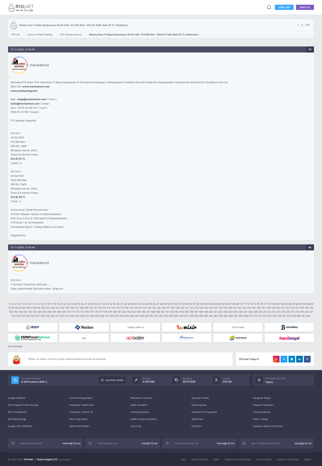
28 (89, 303)
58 (197, 303)
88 (304, 303)
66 (226, 303)
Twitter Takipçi (260, 419)
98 (35, 307)
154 (297, 307)
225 (28, 315)
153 (292, 307)
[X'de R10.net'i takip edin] (284, 359)
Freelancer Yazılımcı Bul (81, 405)
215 (283, 311)
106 (72, 307)
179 (110, 311)
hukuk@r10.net (225, 443)
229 (47, 315)
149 (273, 307)
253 (166, 315)
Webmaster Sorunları (141, 398)
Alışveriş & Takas (200, 398)
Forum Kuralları (264, 459)
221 (311, 311)
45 (150, 303)
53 (179, 303)
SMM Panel (197, 419)
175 (91, 311)
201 (216, 311)
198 (201, 311)
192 (172, 311)
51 (172, 303)
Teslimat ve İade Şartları (237, 459)
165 (44, 311)
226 (33, 315)
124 (154, 307)
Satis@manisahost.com (25, 103)
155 (302, 307)
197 (196, 311)
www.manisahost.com (36, 86)
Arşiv (183, 459)
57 (194, 303)
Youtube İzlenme (261, 412)
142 (239, 307)
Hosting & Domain (139, 412)
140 (230, 307)
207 (245, 311)
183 (129, 311)
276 (279, 315)
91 (10, 307)
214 (279, 311)
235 (77, 315)
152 (287, 307)
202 (220, 311)
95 (24, 307)
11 (32, 303)
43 (143, 303)
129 (177, 307)
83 (286, 303)
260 (201, 315)
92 (13, 307)
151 (283, 307)
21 (65, 303)
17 (51, 303)
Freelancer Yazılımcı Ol (81, 412)
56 (190, 303)
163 (35, 311)
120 (136, 307)
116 (118, 307)
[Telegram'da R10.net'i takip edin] (291, 359)
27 (86, 303)
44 (146, 303)
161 (25, 311)
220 (307, 311)
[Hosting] (32, 327)
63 (215, 303)
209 (255, 311)
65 (223, 303)
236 (82, 315)
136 (211, 307)
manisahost (39, 65)
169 (64, 311)
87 (301, 303)
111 (95, 307)
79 (272, 303)
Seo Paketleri (15, 346)
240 (102, 315)
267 (236, 315)
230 (52, 315)
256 (181, 315)
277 (284, 315)
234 (72, 315)
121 (140, 307)
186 (143, 311)
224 (23, 315)
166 (49, 311)
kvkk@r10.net (149, 443)
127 (168, 307)
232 (62, 315)
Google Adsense (16, 398)
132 (191, 307)
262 (211, 315)
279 (294, 315)
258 (191, 315)
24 (75, 303)
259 (196, 315)
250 (151, 315)
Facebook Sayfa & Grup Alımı (268, 426)
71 (244, 303)
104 (62, 307)
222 (14, 315)
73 (251, 303)
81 (279, 303)
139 (225, 307)
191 (167, 311)
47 (157, 303)
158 (11, 311)
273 (265, 315)
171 (73, 311)
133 (196, 307)
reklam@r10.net (71, 443)
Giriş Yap (284, 7)
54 (183, 303)
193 (177, 311)
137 (215, 307)
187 (148, 311)
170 (69, 311)
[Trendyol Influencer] (186, 327)
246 (131, 315)
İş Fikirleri (196, 426)
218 (297, 311)
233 (67, 315)
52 (175, 303)
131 (187, 307)
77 (265, 303)
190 (163, 311)
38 (125, 303)
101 (48, 307)
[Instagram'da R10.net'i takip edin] (276, 359)
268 (241, 315)
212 (269, 311)
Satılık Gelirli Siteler (79, 426)
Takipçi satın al (135, 327)
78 (268, 303)
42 (139, 303)
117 (122, 307)
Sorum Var (135, 426)
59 (201, 303)
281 (304, 315)
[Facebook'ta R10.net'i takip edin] (307, 359)
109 (86, 307)
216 (288, 311)
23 (71, 303)
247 (137, 315)
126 (163, 307)
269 (246, 315)
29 (92, 303)
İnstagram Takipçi (262, 398)
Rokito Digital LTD (47, 459)
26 (82, 303)
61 (208, 303)
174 (87, 311)
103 (57, 307)
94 (20, 307)
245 (126, 315)
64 (219, 303)
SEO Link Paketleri (17, 412)
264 (221, 315)
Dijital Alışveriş (199, 405)
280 (299, 315)
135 (206, 307)
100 (43, 307)
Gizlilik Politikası (199, 459)
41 (136, 303)
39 (128, 303)
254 (171, 315)
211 (265, 311)
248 (141, 315)
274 (270, 315)
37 (121, 303)
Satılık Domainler (139, 405)
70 (241, 303)
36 (118, 303)
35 (114, 303)
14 (41, 303)
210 (260, 311)
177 (101, 311)
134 (201, 307)
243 (116, 315)
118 (126, 307)
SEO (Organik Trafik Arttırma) (23, 405)
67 (230, 303)
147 (263, 307)
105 (67, 307)
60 (205, 303)
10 (29, 303)
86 (297, 303)
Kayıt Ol (305, 7)
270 (251, 315)
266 (231, 315)
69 (237, 303)
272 (260, 315)
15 (45, 303)
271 (255, 315)
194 (182, 311)
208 (250, 311)
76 (261, 303)
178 (105, 311)
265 (226, 315)
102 (52, 307)
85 (293, 303)
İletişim (307, 459)
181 (119, 311)
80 (275, 303)
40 (132, 303)
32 (103, 303)
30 (96, 303)
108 (81, 307)
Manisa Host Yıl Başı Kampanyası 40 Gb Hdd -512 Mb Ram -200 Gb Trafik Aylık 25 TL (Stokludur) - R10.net (21, 7)
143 (244, 307)
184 (134, 311)
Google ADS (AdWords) (20, 426)
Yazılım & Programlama (80, 398)
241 (107, 315)
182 (124, 311)
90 (311, 303)
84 (289, 303)
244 (121, 315)
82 (282, 303)
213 (274, 311)
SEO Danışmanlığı (17, 419)
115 (113, 307)
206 (240, 311)
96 (28, 307)
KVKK (216, 459)
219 (302, 311)
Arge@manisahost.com (31, 99)
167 (54, 311)
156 (307, 307)
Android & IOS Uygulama (204, 412)
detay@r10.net (303, 443)
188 (153, 311)
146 (259, 307)
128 (173, 307)
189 (158, 311)
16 (48, 303)
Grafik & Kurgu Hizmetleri (143, 419)
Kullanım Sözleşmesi (288, 459)
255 (176, 315)
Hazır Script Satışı (78, 419)
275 (274, 315)
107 (77, 307)
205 (235, 311)
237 (87, 315)
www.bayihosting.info (24, 90)
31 (100, 303)
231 (57, 315)
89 (308, 303)
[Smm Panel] (289, 327)
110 (91, 307)
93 (16, 307)
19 (58, 303)
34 (110, 303)
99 (38, 307)
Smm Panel (238, 327)
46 (154, 303)
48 (161, 303)
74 (254, 303)
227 (38, 315)
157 (311, 307)
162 (30, 311)
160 (21, 311)
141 (235, 307)
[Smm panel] (32, 338)
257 (186, 315)
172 (77, 311)
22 (68, 303)
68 (233, 303)
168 (59, 311)
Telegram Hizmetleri (263, 405)
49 (165, 303)
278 (289, 315)
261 (206, 315)
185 (139, 311)
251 (156, 315)
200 (211, 311)
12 (35, 303)
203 (225, 311)
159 (16, 311)
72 (248, 303)
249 (146, 315)
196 (191, 311)
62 (212, 303)
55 (186, 303)
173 (82, 311)
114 (109, 307)
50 (168, 303)
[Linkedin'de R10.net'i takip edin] (299, 359)
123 (149, 307)
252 (161, 315)
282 (308, 315)
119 (131, 307)
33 (107, 303)
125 (159, 307)
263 (216, 315)
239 (97, 315)
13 (38, 303)
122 (145, 307)
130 (182, 307)
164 (40, 311)
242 (112, 315)
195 (186, 311)
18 (55, 303)
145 (254, 307)
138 (220, 307)
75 (258, 303)
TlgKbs (269, 382)
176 (96, 311)
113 (104, 307)
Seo (84, 337)
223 (18, 315)
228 (42, 315)
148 (268, 307)
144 (249, 307)
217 (292, 311)
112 (99, 307)
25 (78, 303)
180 (115, 311)
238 (92, 315)
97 (31, 307)
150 (278, 307)
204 (230, 311)
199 (206, 311)
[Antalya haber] (238, 338)
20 (61, 303)
